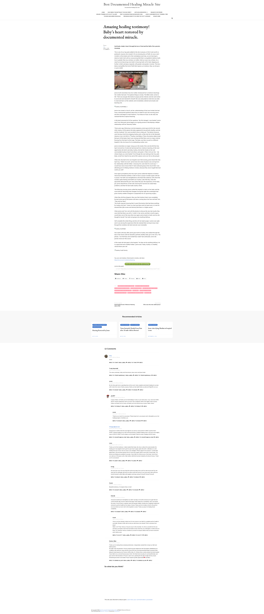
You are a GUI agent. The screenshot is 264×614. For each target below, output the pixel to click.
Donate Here (156, 16)
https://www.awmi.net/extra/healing (124, 260)
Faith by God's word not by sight (123, 290)
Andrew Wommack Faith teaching (126, 285)
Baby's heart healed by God (142, 285)
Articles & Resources (140, 12)
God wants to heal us (145, 290)
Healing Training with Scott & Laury (106, 14)
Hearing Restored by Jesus (101, 330)
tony (110, 355)
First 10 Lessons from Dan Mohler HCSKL (131, 14)
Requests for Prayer (156, 12)
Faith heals (135, 290)
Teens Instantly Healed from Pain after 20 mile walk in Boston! (131, 329)
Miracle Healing (125, 324)
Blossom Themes (104, 611)
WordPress (117, 611)
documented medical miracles (122, 288)
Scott (104, 45)
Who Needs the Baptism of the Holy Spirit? (119, 12)
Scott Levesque (135, 324)
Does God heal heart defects (150, 288)
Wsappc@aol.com (114, 427)
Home (103, 12)
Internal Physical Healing (99, 324)
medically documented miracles (135, 292)
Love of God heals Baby (120, 292)
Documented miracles (136, 288)
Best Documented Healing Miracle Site (132, 4)
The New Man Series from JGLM (112, 16)
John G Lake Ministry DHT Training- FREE (157, 14)
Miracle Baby (148, 292)
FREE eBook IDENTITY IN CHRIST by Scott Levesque (136, 16)
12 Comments (107, 49)
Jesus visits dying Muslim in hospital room (160, 329)
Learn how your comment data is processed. (140, 599)
